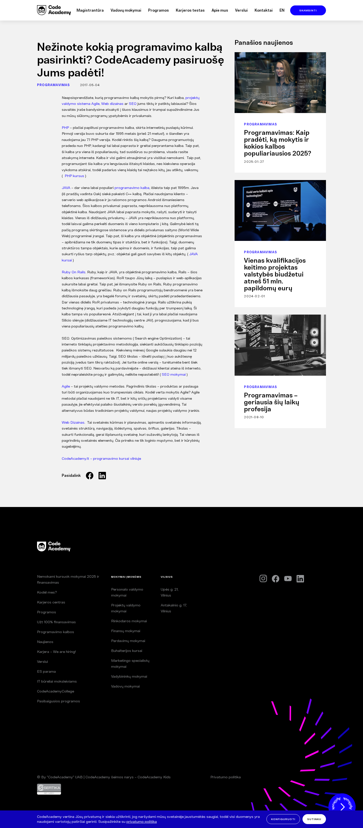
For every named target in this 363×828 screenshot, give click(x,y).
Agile (66, 386)
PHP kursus (74, 175)
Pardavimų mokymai (128, 640)
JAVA (66, 187)
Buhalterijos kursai (126, 650)
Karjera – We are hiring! (56, 651)
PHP (65, 127)
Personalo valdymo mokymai (127, 592)
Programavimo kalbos (55, 631)
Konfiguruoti (283, 819)
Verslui (241, 10)
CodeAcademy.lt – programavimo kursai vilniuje (101, 458)
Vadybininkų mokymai (129, 676)
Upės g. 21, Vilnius (170, 592)
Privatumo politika (225, 777)
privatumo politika (141, 821)
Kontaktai (264, 10)
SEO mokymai (174, 374)
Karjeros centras (51, 602)
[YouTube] (288, 578)
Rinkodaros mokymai (129, 621)
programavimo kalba (132, 187)
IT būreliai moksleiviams (57, 681)
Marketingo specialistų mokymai (130, 663)
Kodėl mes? (47, 592)
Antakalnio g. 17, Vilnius (174, 608)
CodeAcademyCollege (55, 691)
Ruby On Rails (73, 272)
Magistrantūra (90, 10)
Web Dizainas (73, 422)
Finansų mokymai (125, 630)
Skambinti (308, 10)
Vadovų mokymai (126, 10)
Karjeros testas (190, 10)
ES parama (46, 671)
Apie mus (220, 10)
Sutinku (314, 819)
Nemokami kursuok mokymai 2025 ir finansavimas (68, 579)
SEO (133, 103)
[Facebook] (275, 578)
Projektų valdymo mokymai (126, 608)
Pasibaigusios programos (58, 701)
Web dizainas (112, 103)
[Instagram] (263, 578)
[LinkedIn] (300, 578)
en (282, 10)
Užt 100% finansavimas (56, 622)
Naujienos (45, 641)
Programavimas (53, 85)
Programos (158, 10)
